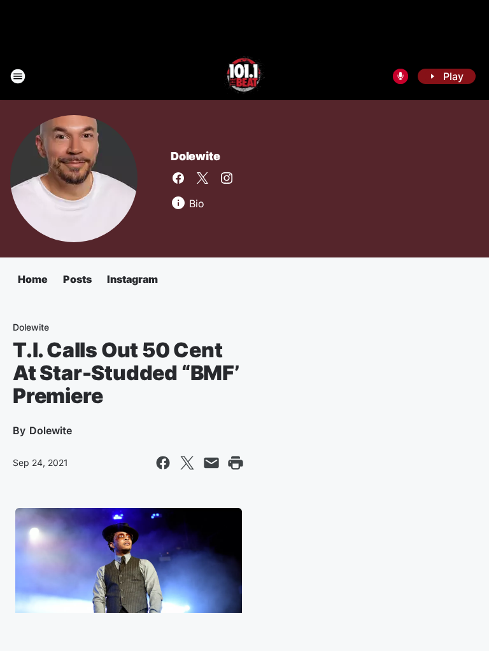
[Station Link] (245, 76)
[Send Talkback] (400, 76)
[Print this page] (235, 463)
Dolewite (195, 156)
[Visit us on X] (202, 178)
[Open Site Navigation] (17, 76)
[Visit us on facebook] (178, 178)
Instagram (132, 279)
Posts (77, 279)
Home (33, 279)
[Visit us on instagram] (226, 178)
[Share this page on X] (187, 463)
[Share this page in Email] (211, 463)
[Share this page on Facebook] (163, 463)
